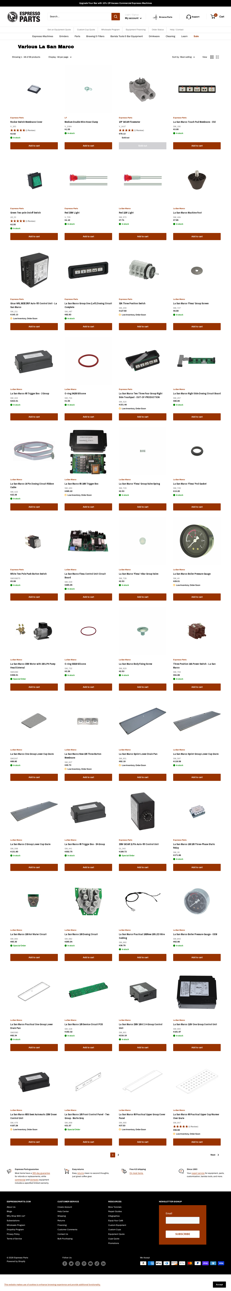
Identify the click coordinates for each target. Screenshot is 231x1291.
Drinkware (154, 36)
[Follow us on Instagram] (77, 1263)
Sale (196, 36)
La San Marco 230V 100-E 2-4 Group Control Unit (140, 1026)
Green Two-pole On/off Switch (25, 212)
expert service (198, 1173)
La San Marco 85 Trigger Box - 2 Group (29, 393)
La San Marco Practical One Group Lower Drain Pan (31, 1026)
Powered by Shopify (16, 1261)
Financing (62, 1225)
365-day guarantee (41, 1173)
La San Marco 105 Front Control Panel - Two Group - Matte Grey (87, 1116)
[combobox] (79, 16)
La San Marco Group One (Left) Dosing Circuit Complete (88, 305)
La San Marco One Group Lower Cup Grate (32, 753)
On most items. (136, 1173)
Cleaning (170, 36)
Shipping (61, 1216)
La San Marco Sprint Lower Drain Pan (138, 753)
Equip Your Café (115, 1220)
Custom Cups (114, 1229)
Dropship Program (15, 1229)
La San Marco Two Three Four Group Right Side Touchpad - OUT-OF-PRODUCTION (140, 395)
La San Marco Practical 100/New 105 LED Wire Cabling (142, 936)
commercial (20, 1180)
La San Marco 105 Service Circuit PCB (84, 1024)
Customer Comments (67, 1229)
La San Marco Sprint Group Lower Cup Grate (195, 753)
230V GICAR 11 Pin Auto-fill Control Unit (139, 844)
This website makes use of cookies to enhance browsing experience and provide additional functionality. (52, 1284)
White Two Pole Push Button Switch (28, 573)
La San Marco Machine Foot (187, 212)
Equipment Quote (116, 1234)
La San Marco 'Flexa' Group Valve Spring (139, 483)
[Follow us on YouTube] (90, 1263)
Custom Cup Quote (86, 29)
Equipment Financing (136, 29)
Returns (61, 1220)
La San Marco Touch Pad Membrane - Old (194, 121)
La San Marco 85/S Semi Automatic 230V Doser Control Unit (33, 1116)
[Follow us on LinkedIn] (103, 1263)
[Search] (115, 16)
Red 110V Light (126, 212)
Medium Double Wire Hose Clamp (81, 121)
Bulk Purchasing (65, 1238)
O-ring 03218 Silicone (75, 663)
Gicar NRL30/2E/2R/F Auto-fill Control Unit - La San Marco (33, 305)
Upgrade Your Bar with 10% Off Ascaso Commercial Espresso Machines (115, 3)
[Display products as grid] (211, 57)
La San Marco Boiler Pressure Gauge (192, 573)
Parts (77, 36)
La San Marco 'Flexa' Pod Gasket (189, 483)
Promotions (113, 1243)
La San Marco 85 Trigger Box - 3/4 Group (85, 844)
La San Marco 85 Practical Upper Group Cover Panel (142, 1116)
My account (132, 18)
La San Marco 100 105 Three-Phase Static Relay (194, 846)
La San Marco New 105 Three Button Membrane (83, 755)
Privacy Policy (13, 1234)
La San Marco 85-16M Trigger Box (81, 483)
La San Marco (125, 208)
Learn (184, 36)
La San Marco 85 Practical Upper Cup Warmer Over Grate (196, 1116)
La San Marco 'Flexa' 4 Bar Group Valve (138, 573)
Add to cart (34, 146)
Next (213, 1155)
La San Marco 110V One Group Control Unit (195, 1024)
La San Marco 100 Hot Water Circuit (28, 934)
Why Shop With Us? (16, 1216)
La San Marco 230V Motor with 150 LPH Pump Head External (32, 665)
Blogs (9, 1211)
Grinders (63, 36)
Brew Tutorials (114, 1207)
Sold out (142, 146)
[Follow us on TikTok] (97, 1263)
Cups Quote (113, 1238)
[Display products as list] (217, 57)
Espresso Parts (17, 118)
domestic (34, 1180)
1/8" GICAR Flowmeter (129, 121)
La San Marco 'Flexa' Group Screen (191, 303)
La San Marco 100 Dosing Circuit (81, 934)
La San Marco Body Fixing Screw (135, 663)
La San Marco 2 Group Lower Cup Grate (30, 844)
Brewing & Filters (95, 36)
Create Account (64, 1207)
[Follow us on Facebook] (64, 1263)
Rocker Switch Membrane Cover (26, 121)
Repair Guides (115, 1211)
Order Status (158, 29)
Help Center (63, 1211)
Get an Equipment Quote (59, 29)
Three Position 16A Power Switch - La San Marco (194, 665)
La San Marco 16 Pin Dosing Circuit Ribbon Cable (32, 485)
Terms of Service (14, 1238)
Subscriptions (13, 1220)
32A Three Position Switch (132, 303)
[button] (34, 130)
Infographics (114, 1216)
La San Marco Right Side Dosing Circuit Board (197, 393)
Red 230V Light (72, 212)
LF (66, 118)
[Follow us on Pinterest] (84, 1263)
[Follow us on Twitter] (71, 1263)
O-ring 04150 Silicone (75, 393)
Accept (219, 1284)
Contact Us (62, 1234)
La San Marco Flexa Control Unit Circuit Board (85, 575)
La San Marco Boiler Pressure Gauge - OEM (195, 934)
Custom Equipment (117, 1225)
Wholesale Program (110, 29)
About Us (11, 1207)
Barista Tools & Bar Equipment (126, 36)
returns (80, 1173)
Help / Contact (176, 29)
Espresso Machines (42, 36)
